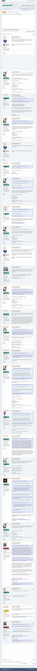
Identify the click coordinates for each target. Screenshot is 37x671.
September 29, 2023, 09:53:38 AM (16, 524)
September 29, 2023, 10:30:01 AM (16, 622)
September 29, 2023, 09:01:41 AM (16, 287)
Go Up (3, 659)
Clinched (13, 131)
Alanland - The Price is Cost (15, 115)
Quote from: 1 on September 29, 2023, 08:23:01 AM (20, 98)
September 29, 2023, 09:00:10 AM (16, 267)
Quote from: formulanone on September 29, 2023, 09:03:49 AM (21, 384)
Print (33, 34)
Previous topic (28, 31)
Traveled (13, 84)
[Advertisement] (18, 22)
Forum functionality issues (15, 36)
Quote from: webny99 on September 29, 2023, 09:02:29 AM (21, 438)
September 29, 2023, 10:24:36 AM (16, 607)
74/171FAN (6, 606)
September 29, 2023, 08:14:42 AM (17, 37)
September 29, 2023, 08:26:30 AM (16, 95)
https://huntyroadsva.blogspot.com (16, 342)
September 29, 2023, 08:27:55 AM (16, 119)
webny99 (6, 310)
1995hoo (5, 266)
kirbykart (6, 94)
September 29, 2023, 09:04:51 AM (16, 411)
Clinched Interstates (21, 44)
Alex (5, 36)
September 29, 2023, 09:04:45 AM (16, 366)
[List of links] (3, 602)
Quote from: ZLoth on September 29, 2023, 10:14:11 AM (20, 624)
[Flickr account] (3, 133)
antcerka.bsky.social (19, 432)
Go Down (4, 34)
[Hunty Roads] (3, 342)
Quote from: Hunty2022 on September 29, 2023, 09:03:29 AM (21, 368)
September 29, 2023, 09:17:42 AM (16, 459)
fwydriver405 (6, 206)
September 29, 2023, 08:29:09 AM (16, 144)
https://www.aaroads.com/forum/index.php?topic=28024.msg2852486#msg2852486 (18, 223)
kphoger (5, 542)
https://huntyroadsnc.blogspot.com (16, 470)
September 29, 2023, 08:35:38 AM (16, 207)
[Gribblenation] (3, 493)
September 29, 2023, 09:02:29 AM (16, 311)
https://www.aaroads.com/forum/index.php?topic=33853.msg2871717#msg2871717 (18, 105)
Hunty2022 (6, 326)
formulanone (6, 350)
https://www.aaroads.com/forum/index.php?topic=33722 (21, 101)
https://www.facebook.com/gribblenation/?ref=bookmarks (21, 520)
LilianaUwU (6, 410)
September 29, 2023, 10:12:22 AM (16, 543)
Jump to (22, 663)
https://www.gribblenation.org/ (21, 518)
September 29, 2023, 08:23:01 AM (16, 72)
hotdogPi (6, 71)
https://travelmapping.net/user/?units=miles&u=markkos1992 (24, 616)
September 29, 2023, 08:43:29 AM (16, 227)
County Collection (26, 44)
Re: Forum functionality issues (16, 71)
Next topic (32, 31)
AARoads (13, 44)
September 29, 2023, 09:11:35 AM (16, 436)
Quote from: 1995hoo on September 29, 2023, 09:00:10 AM (21, 289)
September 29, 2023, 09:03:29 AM (16, 327)
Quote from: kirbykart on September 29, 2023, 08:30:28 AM (21, 181)
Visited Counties (14, 114)
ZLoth (5, 588)
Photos (13, 362)
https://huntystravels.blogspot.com (16, 347)
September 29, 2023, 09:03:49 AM (16, 351)
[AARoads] (3, 52)
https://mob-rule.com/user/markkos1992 (20, 617)
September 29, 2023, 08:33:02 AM (16, 179)
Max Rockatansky (7, 478)
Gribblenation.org (14, 518)
